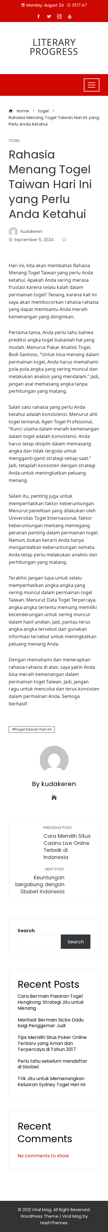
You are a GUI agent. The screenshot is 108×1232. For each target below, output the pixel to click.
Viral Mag (72, 1216)
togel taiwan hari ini (33, 729)
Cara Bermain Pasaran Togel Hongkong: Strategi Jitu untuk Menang (51, 1002)
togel (14, 141)
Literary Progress (54, 46)
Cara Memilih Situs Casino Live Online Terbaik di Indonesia (67, 843)
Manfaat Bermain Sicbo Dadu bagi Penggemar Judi (51, 1023)
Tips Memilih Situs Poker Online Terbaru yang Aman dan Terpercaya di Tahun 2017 (52, 1043)
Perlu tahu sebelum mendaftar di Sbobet (52, 1064)
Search (26, 930)
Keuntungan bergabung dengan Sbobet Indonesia (40, 881)
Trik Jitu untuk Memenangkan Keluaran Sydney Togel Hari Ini (51, 1081)
